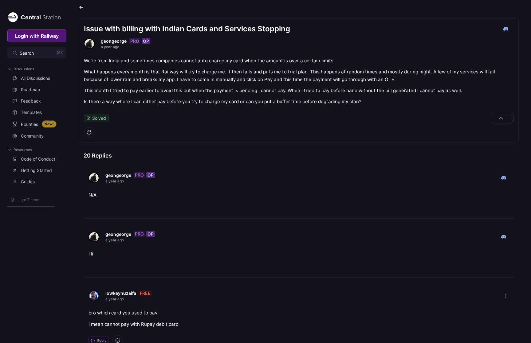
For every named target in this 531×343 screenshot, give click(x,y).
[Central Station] (12, 16)
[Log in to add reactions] (89, 132)
